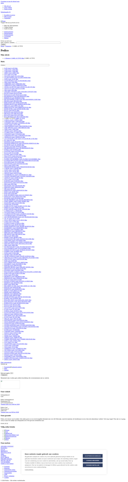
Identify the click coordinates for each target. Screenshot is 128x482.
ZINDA (12, 359)
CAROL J (13, 120)
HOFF (11, 192)
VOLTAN (13, 351)
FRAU (11, 165)
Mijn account (7, 16)
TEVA (11, 334)
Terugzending (8, 473)
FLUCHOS (14, 162)
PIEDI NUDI (15, 268)
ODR (5, 474)
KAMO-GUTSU (17, 206)
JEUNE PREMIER (18, 199)
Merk (5, 368)
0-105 (11, 68)
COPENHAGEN (17, 135)
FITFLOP (13, 157)
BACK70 (13, 93)
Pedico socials (8, 9)
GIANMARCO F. (18, 174)
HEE (10, 184)
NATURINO (15, 240)
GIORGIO (13, 178)
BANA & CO (15, 95)
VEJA (11, 347)
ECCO (11, 153)
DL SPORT (14, 145)
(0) (6, 12)
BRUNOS (13, 113)
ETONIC (13, 154)
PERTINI (13, 265)
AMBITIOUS (15, 85)
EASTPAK (14, 151)
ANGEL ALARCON (19, 87)
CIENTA (12, 131)
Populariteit (7, 367)
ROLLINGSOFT (17, 301)
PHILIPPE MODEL (19, 267)
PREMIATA (14, 276)
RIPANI (12, 295)
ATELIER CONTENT (20, 91)
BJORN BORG (16, 109)
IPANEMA (14, 198)
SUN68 (12, 329)
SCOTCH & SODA (19, 312)
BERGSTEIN (15, 102)
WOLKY (13, 355)
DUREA (12, 149)
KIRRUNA (14, 207)
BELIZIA (13, 101)
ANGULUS (14, 88)
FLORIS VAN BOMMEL (22, 159)
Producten (8, 46)
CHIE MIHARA (17, 127)
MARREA (13, 229)
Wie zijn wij (7, 6)
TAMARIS (14, 331)
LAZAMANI (15, 215)
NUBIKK (13, 251)
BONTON (13, 112)
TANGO (12, 333)
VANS (11, 345)
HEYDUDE (14, 185)
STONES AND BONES (21, 326)
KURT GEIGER (17, 209)
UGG (10, 342)
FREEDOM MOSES (19, 167)
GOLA (11, 179)
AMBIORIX (14, 84)
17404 (11, 71)
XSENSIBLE (15, 356)
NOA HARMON (17, 248)
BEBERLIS (14, 98)
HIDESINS (14, 187)
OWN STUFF (15, 259)
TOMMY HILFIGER (19, 339)
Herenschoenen (8, 33)
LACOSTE (14, 212)
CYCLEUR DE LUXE (20, 138)
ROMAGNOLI (16, 303)
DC (9, 140)
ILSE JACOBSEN (18, 195)
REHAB (12, 287)
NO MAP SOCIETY (19, 246)
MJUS (11, 236)
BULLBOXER (16, 116)
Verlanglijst (7, 18)
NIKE (11, 245)
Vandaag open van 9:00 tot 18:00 (10, 412)
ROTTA (12, 304)
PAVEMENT (15, 264)
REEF (11, 284)
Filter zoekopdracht (6, 362)
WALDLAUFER (17, 353)
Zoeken (3, 65)
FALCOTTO (15, 156)
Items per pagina (5, 373)
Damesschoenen (8, 31)
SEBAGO (13, 314)
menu (2, 3)
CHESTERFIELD (18, 126)
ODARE (12, 254)
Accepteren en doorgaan (93, 456)
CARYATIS (14, 121)
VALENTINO (15, 344)
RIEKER (12, 293)
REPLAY (13, 290)
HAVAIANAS (16, 182)
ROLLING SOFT (17, 300)
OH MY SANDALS (19, 256)
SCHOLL (13, 311)
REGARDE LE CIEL (20, 286)
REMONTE (14, 289)
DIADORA (14, 142)
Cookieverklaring (29, 469)
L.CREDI (13, 210)
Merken (6, 38)
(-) (14, 58)
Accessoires (7, 36)
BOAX (11, 110)
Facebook (7, 466)
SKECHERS (15, 315)
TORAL (12, 340)
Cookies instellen (92, 465)
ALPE (11, 79)
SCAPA (12, 309)
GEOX (11, 171)
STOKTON (14, 323)
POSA (11, 275)
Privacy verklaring (9, 476)
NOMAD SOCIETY (19, 250)
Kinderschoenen (8, 35)
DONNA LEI (15, 146)
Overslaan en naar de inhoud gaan (10, 1)
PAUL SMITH (16, 262)
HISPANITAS (15, 190)
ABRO (11, 73)
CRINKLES (14, 137)
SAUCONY (14, 308)
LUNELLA (14, 223)
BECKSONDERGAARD (22, 99)
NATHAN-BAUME (19, 239)
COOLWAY (14, 134)
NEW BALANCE (18, 243)
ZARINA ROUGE (18, 358)
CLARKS (13, 132)
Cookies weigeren (92, 460)
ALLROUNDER (17, 77)
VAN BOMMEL (5, 462)
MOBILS (13, 237)
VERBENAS (15, 348)
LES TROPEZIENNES (21, 217)
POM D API (14, 273)
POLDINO (14, 270)
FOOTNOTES (16, 163)
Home (2, 46)
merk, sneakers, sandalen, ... (8, 42)
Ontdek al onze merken (7, 463)
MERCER (13, 232)
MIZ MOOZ (14, 234)
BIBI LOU (13, 106)
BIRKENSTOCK (17, 107)
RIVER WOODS (17, 297)
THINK (12, 336)
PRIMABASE (15, 278)
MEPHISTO (14, 231)
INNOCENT (15, 196)
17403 (11, 69)
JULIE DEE (14, 203)
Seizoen (6, 370)
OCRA (11, 253)
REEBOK (13, 283)
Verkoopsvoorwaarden (10, 471)
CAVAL (12, 124)
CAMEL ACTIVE (20, 118)
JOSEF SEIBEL (16, 201)
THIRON (13, 337)
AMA (11, 82)
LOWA (11, 221)
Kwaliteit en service (9, 15)
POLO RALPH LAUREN (22, 272)
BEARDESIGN (16, 96)
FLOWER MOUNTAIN (21, 160)
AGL (10, 74)
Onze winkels (8, 7)
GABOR (12, 168)
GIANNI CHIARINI (19, 176)
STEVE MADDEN (18, 322)
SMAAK (12, 319)
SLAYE (12, 317)
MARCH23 (14, 225)
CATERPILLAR (17, 123)
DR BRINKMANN (18, 148)
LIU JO (12, 218)
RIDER (12, 292)
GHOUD (13, 173)
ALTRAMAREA (17, 80)
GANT (11, 170)
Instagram (7, 468)
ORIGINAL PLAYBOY (21, 257)
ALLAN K (14, 76)
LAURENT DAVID (19, 214)
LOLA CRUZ (15, 220)
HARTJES (13, 181)
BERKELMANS (17, 104)
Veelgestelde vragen (9, 469)
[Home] (3, 21)
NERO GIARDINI (18, 242)
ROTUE (12, 306)
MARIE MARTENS (19, 226)
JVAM (11, 204)
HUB (10, 193)
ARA (10, 90)
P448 (10, 261)
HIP (9, 189)
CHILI (11, 129)
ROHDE (12, 298)
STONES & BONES (19, 325)
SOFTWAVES (16, 320)
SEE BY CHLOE (6, 460)
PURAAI (13, 279)
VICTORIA (14, 350)
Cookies (6, 477)
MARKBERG (15, 228)
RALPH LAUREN (18, 281)
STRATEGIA (15, 328)
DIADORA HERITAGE (21, 143)
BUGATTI (13, 115)
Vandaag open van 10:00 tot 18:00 (10, 404)
